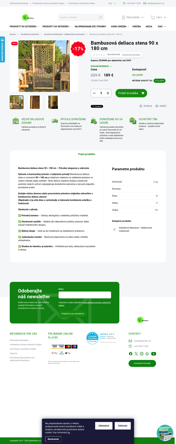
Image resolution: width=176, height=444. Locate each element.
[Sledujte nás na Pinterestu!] (29, 427)
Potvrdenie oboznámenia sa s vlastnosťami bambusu (22, 359)
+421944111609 (141, 346)
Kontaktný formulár (142, 363)
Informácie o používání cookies (81, 3)
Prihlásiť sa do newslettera (72, 314)
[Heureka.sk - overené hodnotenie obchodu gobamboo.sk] (102, 338)
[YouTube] (154, 353)
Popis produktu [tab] (86, 154)
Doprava (13, 353)
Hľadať (101, 17)
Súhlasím (122, 425)
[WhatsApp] (147, 353)
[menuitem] (25, 26)
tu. (69, 432)
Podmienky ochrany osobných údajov (48, 3)
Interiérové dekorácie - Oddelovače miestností (135, 229)
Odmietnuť (104, 425)
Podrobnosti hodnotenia (131, 55)
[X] (136, 353)
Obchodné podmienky (19, 3)
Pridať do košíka (128, 93)
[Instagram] (142, 353)
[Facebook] (131, 353)
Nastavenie (53, 439)
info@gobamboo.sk (142, 341)
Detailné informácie (100, 66)
